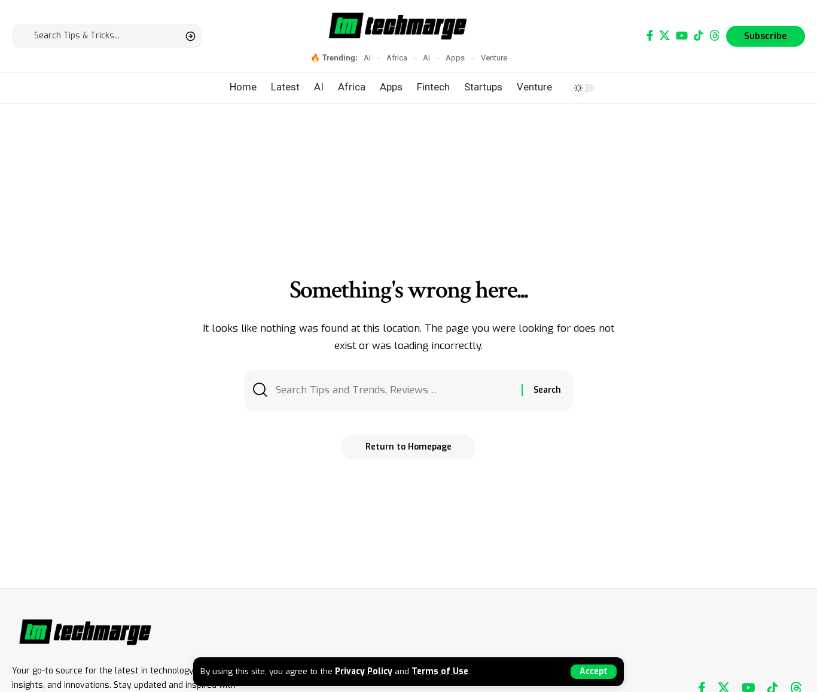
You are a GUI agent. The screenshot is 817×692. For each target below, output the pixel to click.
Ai (426, 57)
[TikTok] (698, 35)
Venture (494, 57)
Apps (455, 57)
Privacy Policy (363, 671)
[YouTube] (682, 35)
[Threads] (714, 35)
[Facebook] (650, 35)
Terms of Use (439, 671)
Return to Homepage (408, 447)
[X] (664, 35)
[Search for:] (394, 390)
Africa (396, 57)
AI (367, 57)
